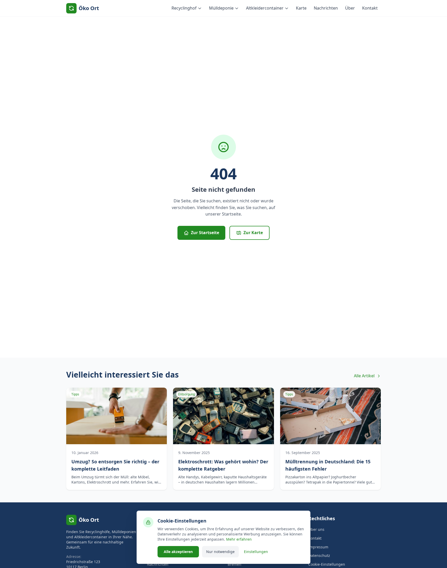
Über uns (316, 529)
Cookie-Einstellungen (326, 564)
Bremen (234, 564)
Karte (301, 8)
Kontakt (370, 8)
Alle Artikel (364, 376)
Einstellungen (256, 551)
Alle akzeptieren (178, 551)
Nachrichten (326, 8)
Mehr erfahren (239, 539)
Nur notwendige (220, 551)
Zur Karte (253, 232)
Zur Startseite (205, 232)
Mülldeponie (221, 8)
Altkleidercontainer (265, 8)
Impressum (318, 546)
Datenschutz (319, 555)
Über (350, 8)
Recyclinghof (184, 8)
